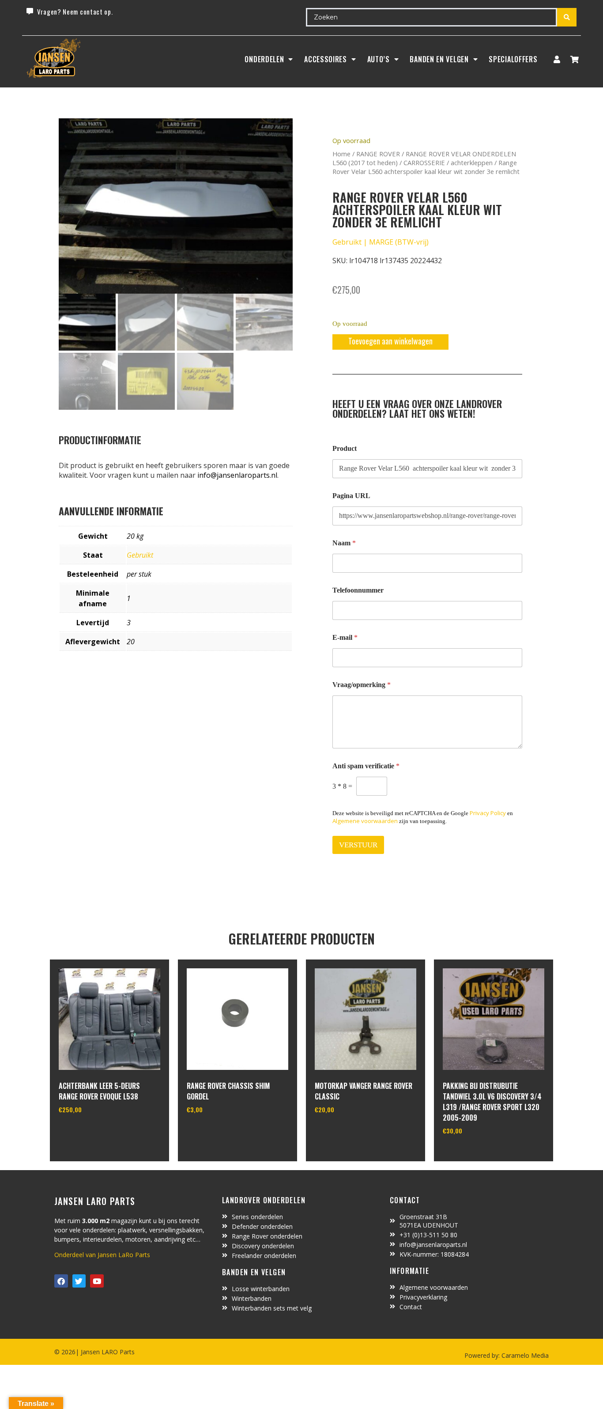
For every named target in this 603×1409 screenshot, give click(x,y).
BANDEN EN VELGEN (439, 59)
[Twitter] (79, 1281)
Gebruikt (140, 555)
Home (341, 153)
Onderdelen (264, 59)
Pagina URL (351, 495)
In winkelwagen (91, 1132)
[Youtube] (97, 1281)
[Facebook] (61, 1281)
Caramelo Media (524, 1355)
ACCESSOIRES (325, 59)
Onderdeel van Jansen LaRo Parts (102, 1254)
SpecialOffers (513, 59)
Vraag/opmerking (361, 684)
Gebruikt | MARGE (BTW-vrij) (380, 242)
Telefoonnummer (358, 590)
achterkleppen (472, 162)
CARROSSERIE (424, 162)
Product (344, 448)
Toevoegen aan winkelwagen (390, 341)
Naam (344, 543)
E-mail (345, 637)
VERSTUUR (358, 845)
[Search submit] (567, 17)
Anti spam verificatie (365, 766)
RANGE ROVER (378, 153)
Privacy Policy (488, 813)
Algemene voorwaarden (365, 821)
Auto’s (378, 59)
